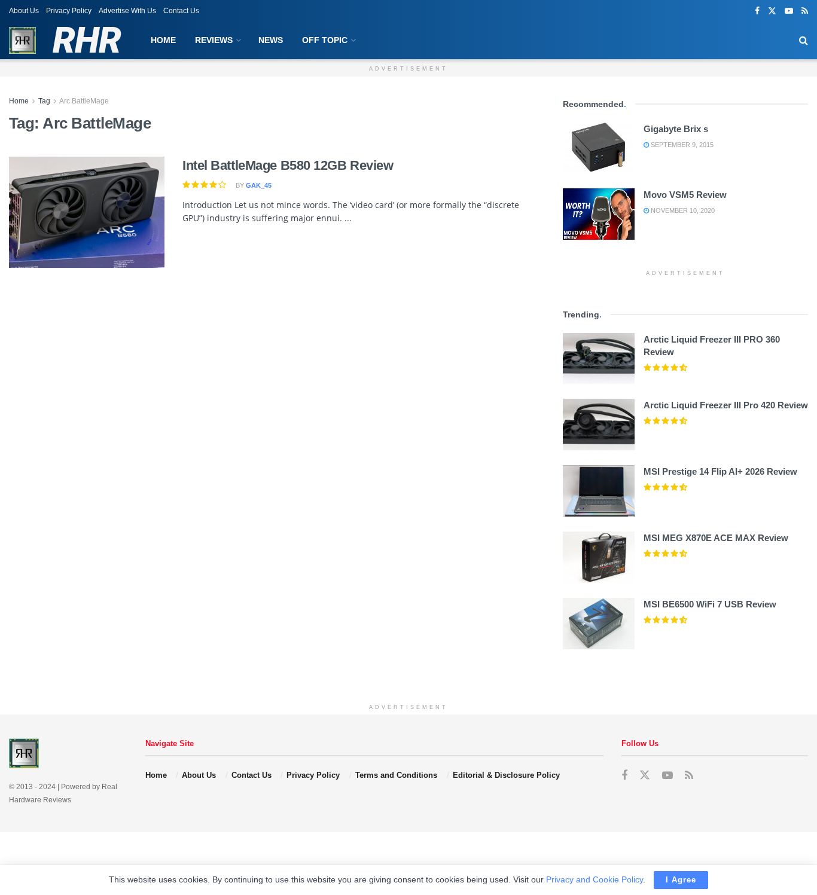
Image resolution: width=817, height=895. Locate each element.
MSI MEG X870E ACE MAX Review (716, 538)
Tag (44, 101)
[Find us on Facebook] (757, 11)
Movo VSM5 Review (685, 195)
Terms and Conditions (396, 775)
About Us (24, 11)
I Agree (681, 879)
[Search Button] (803, 40)
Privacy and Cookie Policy (594, 879)
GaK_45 (259, 185)
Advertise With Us (127, 11)
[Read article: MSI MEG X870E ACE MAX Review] (599, 557)
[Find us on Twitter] (772, 11)
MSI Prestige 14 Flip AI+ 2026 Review (720, 471)
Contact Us (181, 11)
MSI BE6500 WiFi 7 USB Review (710, 604)
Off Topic (324, 40)
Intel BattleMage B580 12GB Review (287, 165)
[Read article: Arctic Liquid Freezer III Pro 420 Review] (599, 424)
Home (163, 40)
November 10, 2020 (682, 210)
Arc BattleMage (84, 101)
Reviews (214, 40)
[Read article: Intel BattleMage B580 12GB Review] (86, 212)
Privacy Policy (69, 11)
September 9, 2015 (681, 144)
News (270, 40)
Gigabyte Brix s (676, 129)
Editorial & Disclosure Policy (506, 775)
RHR (86, 41)
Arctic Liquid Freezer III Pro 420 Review (726, 405)
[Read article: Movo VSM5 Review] (599, 214)
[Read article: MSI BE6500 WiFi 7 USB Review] (599, 623)
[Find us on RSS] (804, 11)
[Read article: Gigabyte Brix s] (599, 148)
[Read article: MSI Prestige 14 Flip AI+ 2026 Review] (599, 491)
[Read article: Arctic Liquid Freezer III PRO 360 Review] (599, 358)
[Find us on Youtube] (789, 11)
